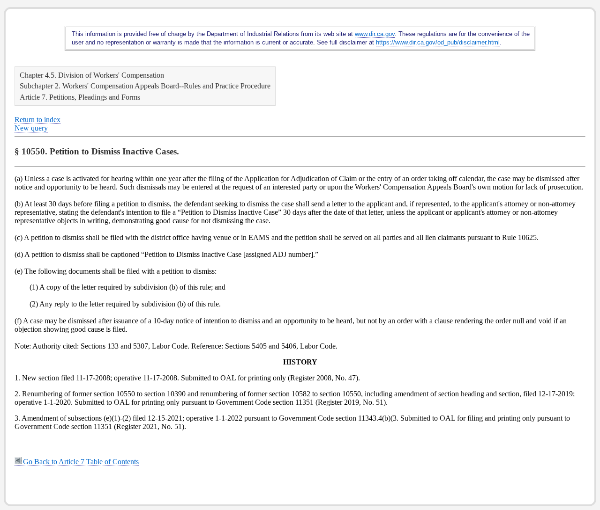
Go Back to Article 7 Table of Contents (81, 462)
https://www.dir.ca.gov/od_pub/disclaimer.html (438, 42)
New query (31, 128)
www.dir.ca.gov (375, 33)
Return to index (37, 120)
